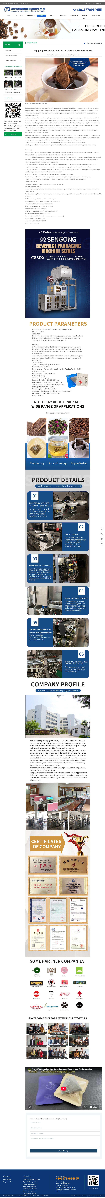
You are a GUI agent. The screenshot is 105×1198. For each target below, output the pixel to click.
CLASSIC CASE (85, 16)
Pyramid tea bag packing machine (94, 1195)
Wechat (100, 3)
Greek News (98, 43)
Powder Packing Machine (29, 1193)
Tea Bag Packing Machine (30, 1184)
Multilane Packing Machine (30, 1188)
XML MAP (46, 1195)
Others (24, 1195)
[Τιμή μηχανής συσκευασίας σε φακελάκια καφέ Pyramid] (24, 9)
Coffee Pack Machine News (11, 55)
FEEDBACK (74, 16)
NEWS (41, 16)
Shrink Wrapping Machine (29, 1186)
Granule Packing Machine (29, 1191)
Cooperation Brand (8, 1181)
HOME (9, 16)
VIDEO (52, 16)
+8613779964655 (102, 529)
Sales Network (7, 1179)
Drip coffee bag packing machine (78, 1195)
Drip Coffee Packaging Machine (31, 1181)
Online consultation (10, 134)
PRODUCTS (30, 16)
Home (87, 43)
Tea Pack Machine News (11, 60)
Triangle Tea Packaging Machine (31, 1179)
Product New (8, 50)
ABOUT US (19, 16)
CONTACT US (91, 3)
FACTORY (63, 16)
